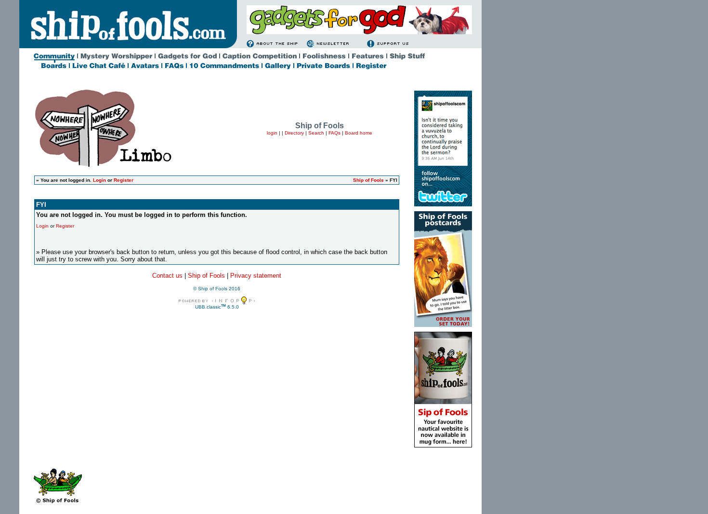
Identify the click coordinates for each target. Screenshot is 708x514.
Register (123, 180)
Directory (294, 132)
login (272, 132)
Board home (358, 132)
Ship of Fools (368, 180)
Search (316, 132)
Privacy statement (255, 275)
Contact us (167, 275)
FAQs (334, 132)
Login (99, 180)
